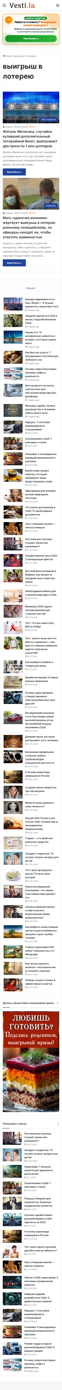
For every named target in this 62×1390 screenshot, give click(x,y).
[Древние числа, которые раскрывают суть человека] (13, 741)
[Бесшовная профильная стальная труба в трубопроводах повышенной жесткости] (13, 756)
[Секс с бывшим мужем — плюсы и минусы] (13, 528)
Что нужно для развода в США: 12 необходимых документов (40, 511)
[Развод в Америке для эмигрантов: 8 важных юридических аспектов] (12, 1203)
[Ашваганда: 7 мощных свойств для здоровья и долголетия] (12, 1171)
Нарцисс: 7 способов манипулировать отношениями (37, 426)
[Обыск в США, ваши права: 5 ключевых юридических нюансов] (12, 1282)
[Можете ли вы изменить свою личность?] (13, 807)
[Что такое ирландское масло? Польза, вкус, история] (13, 874)
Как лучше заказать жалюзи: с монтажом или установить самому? (40, 967)
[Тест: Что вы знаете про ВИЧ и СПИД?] (13, 627)
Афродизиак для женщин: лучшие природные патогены (40, 494)
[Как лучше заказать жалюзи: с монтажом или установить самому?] (13, 968)
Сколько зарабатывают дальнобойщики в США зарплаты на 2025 (38, 1218)
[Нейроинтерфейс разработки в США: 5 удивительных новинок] (12, 1298)
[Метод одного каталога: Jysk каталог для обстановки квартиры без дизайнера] (13, 390)
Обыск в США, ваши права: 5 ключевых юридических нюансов (41, 1281)
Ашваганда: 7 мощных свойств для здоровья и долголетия (38, 1170)
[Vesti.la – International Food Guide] (22, 5)
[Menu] (4, 6)
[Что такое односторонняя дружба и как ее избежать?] (12, 1251)
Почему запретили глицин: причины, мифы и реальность (41, 372)
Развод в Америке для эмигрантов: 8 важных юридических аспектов (38, 1202)
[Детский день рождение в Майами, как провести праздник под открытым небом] (13, 575)
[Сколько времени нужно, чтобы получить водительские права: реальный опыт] (13, 911)
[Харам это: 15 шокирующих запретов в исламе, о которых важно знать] (13, 337)
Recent (31, 288)
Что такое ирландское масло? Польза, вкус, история (38, 874)
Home (8, 56)
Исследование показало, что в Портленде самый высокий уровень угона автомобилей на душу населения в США (40, 720)
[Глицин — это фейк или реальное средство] (13, 843)
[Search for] (57, 6)
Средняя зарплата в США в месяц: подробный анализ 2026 (41, 319)
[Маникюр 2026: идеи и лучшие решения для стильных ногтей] (13, 611)
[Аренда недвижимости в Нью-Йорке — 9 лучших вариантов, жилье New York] (13, 304)
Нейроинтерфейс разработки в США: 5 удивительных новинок (38, 1298)
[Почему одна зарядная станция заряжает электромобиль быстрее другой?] (13, 697)
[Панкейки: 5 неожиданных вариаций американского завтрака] (13, 458)
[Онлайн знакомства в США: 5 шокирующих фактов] (13, 560)
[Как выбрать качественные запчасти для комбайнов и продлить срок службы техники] (13, 931)
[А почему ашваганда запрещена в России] (13, 776)
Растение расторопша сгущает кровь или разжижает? (38, 543)
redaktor (9, 127)
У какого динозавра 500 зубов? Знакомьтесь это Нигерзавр (40, 951)
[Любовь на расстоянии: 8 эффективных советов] (13, 984)
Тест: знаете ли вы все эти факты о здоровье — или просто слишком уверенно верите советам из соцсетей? (41, 645)
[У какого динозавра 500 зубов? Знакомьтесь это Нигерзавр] (13, 951)
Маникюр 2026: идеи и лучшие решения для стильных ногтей (38, 610)
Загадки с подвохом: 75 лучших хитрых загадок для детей (41, 857)
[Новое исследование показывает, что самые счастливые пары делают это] (13, 891)
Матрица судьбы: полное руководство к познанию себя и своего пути (40, 409)
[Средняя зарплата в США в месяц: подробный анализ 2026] (13, 320)
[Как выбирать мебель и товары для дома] (13, 666)
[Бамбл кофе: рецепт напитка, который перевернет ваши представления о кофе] (13, 475)
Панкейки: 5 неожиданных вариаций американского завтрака (41, 458)
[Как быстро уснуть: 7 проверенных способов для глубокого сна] (13, 357)
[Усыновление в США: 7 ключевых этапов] (13, 443)
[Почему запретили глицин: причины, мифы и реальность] (13, 373)
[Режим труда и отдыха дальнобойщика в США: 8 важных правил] (12, 1348)
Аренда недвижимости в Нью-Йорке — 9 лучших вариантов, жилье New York (41, 303)
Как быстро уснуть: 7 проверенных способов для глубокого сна (41, 356)
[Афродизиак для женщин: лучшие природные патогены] (13, 495)
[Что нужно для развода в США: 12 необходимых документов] (13, 512)
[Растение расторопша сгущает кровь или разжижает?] (13, 543)
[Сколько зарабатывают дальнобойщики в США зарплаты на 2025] (12, 1219)
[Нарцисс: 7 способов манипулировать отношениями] (13, 427)
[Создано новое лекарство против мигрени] (13, 792)
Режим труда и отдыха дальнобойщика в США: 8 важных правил (39, 1347)
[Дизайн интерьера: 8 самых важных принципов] (13, 682)
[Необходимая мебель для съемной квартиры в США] (13, 595)
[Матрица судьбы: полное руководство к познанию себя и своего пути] (13, 410)
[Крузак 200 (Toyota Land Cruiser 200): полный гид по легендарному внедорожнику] (13, 822)
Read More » (14, 171)
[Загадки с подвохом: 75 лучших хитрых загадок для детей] (13, 858)
